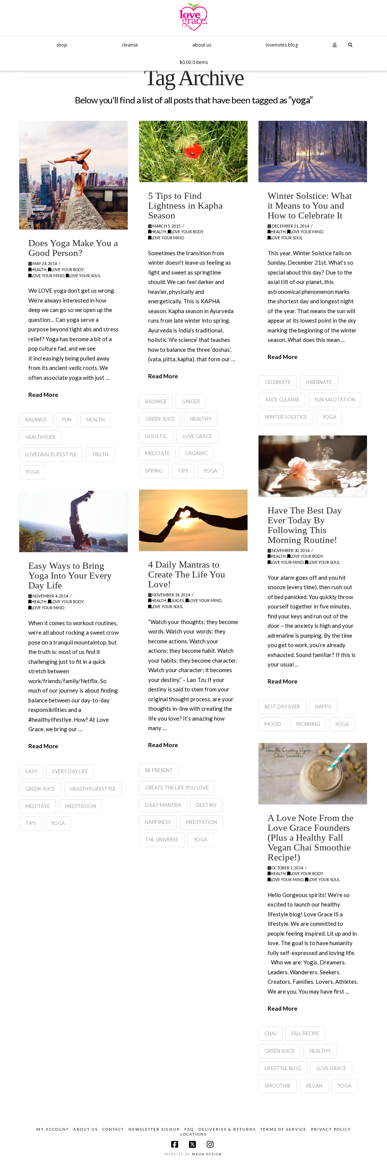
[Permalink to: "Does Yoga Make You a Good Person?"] (73, 175)
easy (31, 771)
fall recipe (305, 1033)
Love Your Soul (85, 275)
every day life (70, 771)
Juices (177, 600)
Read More (43, 394)
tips (183, 471)
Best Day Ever (282, 707)
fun (66, 420)
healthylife (40, 437)
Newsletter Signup (154, 1129)
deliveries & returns (227, 1129)
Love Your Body (67, 269)
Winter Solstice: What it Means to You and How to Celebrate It (310, 205)
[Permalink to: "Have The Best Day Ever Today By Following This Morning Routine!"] (313, 465)
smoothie (278, 1086)
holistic (156, 436)
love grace (197, 436)
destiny (206, 805)
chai (270, 1033)
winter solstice (286, 417)
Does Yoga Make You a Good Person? (73, 248)
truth (100, 454)
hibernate (319, 382)
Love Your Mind (47, 275)
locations (193, 1134)
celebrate (278, 382)
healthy (200, 419)
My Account (52, 1129)
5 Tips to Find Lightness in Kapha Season (185, 205)
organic (196, 453)
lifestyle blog (283, 1068)
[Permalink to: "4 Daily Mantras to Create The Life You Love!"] (193, 520)
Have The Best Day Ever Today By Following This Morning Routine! (305, 525)
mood (273, 724)
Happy (323, 707)
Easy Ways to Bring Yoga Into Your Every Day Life (70, 575)
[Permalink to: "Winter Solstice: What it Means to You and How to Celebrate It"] (313, 151)
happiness (158, 822)
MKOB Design (207, 1154)
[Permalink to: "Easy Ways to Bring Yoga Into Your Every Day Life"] (73, 521)
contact (113, 1129)
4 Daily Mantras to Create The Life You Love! (186, 574)
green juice (160, 419)
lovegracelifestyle (51, 454)
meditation (201, 822)
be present (159, 770)
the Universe (161, 839)
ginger (191, 401)
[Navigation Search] (351, 45)
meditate (157, 453)
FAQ (189, 1129)
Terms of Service (283, 1129)
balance (36, 420)
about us (85, 1129)
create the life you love (177, 788)
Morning (308, 724)
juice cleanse (282, 399)
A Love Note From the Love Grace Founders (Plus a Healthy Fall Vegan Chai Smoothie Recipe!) (310, 837)
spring (154, 471)
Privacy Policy (331, 1129)
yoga (32, 472)
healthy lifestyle (93, 789)
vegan (314, 1086)
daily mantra (163, 805)
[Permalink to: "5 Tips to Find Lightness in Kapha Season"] (193, 151)
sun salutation (334, 399)
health (96, 420)
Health (38, 269)
